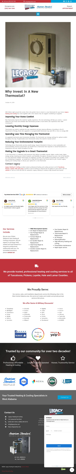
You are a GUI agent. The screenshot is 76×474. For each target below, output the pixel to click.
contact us (10, 252)
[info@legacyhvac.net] (24, 1)
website (7, 170)
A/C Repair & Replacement (38, 231)
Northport (9, 310)
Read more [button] (31, 213)
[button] (38, 14)
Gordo (8, 316)
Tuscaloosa (10, 308)
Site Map (11, 471)
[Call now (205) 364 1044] (2, 1)
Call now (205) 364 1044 (10, 1)
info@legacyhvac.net (30, 1)
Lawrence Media (25, 466)
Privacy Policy (5, 471)
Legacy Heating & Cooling (12, 167)
